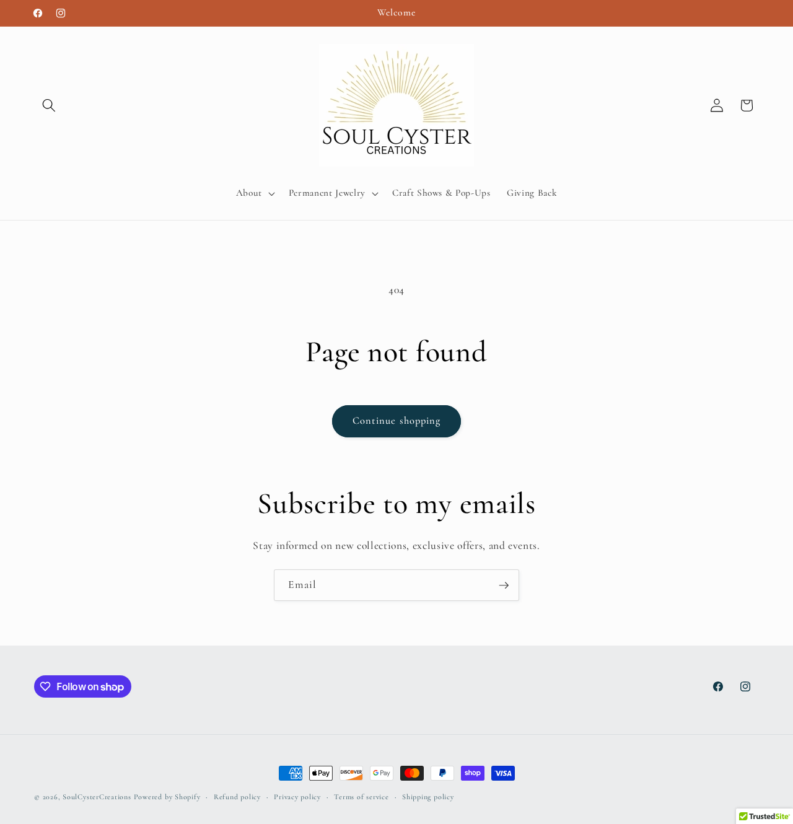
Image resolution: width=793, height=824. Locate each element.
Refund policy (237, 796)
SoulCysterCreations (97, 796)
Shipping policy (428, 796)
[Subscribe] (504, 585)
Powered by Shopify (167, 796)
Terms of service (361, 796)
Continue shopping (397, 420)
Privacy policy (297, 796)
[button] (49, 105)
